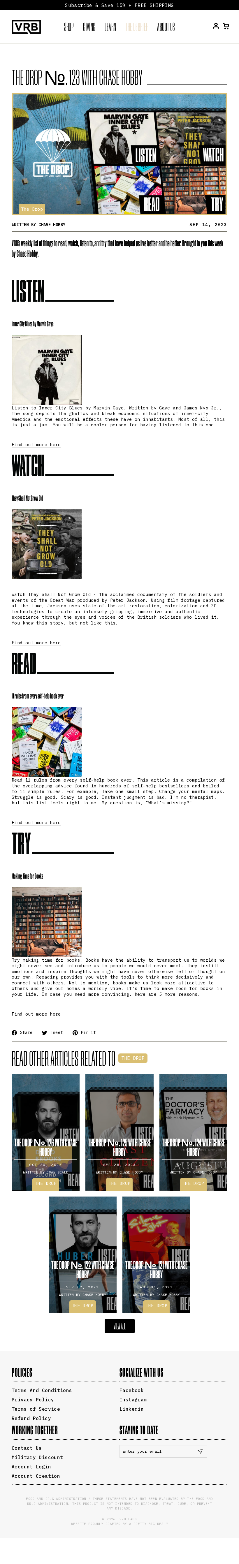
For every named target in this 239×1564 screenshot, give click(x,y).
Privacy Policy (33, 1400)
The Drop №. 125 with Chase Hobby (119, 1147)
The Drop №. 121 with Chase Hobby (156, 1269)
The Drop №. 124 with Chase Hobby (193, 1147)
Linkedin (131, 1409)
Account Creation (36, 1476)
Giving (89, 26)
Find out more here (36, 444)
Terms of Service (36, 1409)
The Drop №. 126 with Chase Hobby (45, 1147)
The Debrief (136, 26)
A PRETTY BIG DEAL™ (148, 1524)
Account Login (31, 1467)
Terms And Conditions (42, 1390)
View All (120, 1326)
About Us (166, 26)
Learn (110, 26)
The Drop (32, 209)
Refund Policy (31, 1418)
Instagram (133, 1400)
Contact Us (27, 1448)
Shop (69, 26)
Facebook (131, 1390)
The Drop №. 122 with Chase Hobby (82, 1269)
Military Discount (37, 1457)
